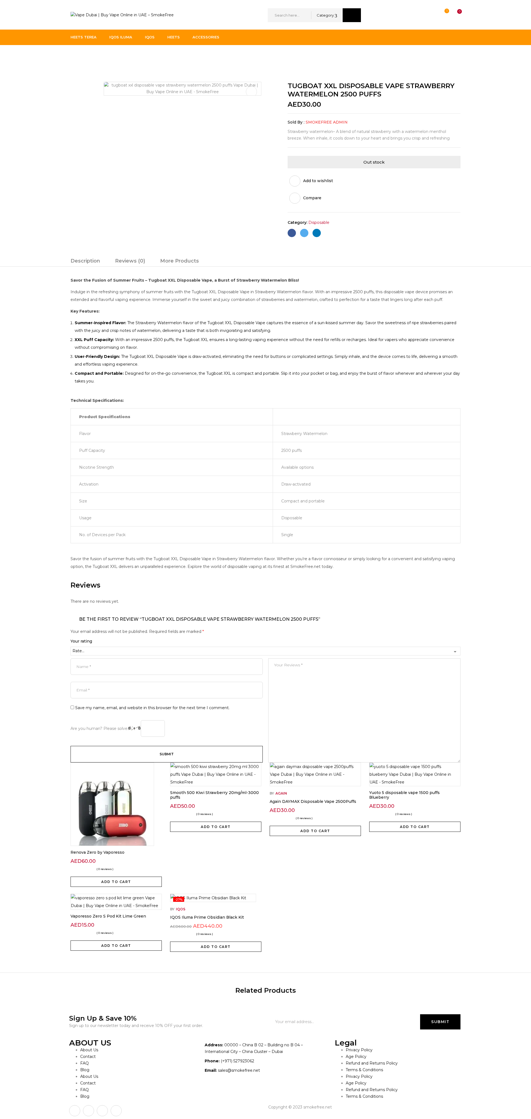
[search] (352, 15)
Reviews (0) (130, 261)
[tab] (85, 262)
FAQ (84, 1063)
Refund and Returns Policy (372, 1063)
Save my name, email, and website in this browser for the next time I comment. (152, 707)
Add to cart (116, 882)
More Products (179, 261)
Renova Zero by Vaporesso (97, 852)
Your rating (81, 641)
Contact (88, 1056)
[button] (454, 15)
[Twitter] (304, 233)
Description (85, 261)
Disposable (100, 56)
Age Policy (356, 1056)
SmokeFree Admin (327, 122)
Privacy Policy (359, 1049)
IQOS (180, 909)
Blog (84, 1069)
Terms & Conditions (364, 1069)
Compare (312, 197)
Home (77, 56)
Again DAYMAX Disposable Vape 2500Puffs (313, 801)
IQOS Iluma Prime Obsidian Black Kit (207, 917)
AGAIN (281, 793)
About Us (89, 1049)
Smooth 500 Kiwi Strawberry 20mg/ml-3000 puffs (214, 795)
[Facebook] (292, 233)
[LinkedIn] (317, 233)
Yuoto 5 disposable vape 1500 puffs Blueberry (404, 795)
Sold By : (296, 122)
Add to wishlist (318, 180)
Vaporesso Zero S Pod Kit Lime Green (108, 916)
